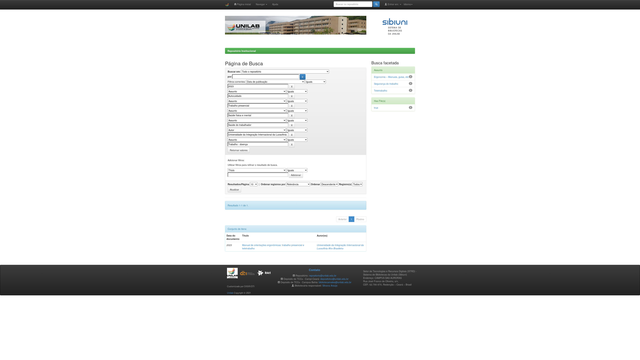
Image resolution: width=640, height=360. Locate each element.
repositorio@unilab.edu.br (322, 275)
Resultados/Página (238, 184)
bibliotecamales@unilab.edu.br (335, 282)
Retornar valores (239, 150)
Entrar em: (393, 4)
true (376, 107)
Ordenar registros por (273, 184)
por (230, 76)
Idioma (407, 4)
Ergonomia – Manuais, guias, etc (391, 76)
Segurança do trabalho (386, 83)
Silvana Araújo (330, 285)
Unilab (230, 292)
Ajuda (275, 4)
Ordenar (315, 184)
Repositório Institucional (242, 50)
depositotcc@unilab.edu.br (334, 278)
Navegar (261, 4)
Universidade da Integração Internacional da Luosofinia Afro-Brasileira (340, 246)
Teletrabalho (380, 90)
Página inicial (243, 4)
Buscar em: (234, 71)
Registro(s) (345, 184)
